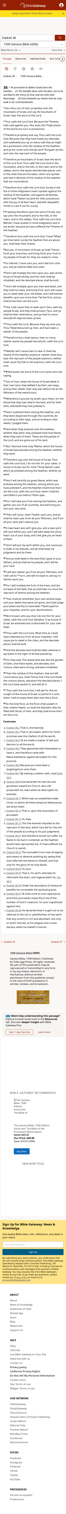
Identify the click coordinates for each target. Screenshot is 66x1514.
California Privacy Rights (25, 1371)
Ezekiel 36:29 (13, 885)
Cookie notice (18, 1380)
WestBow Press (19, 1434)
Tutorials (15, 1350)
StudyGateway (18, 1408)
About (13, 1300)
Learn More (44, 1032)
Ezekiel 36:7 (13, 773)
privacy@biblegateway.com (16, 1280)
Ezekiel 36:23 (13, 869)
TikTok (13, 1470)
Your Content (56, 58)
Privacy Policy (21, 1277)
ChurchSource (18, 1412)
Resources (20, 58)
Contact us (16, 1363)
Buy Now (22, 1151)
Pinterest (15, 1466)
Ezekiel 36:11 (13, 798)
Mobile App (16, 1313)
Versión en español (21, 1495)
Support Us (16, 1330)
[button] (61, 5)
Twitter (14, 1475)
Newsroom (16, 1326)
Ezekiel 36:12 (13, 810)
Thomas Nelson (19, 1429)
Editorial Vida (17, 1425)
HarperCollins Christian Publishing (30, 1417)
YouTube (15, 1479)
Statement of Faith (20, 1309)
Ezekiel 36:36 (13, 910)
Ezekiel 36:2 (13, 727)
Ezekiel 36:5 (13, 748)
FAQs (13, 1346)
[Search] (60, 38)
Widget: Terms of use (22, 1388)
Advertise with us (20, 1358)
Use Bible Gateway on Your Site (28, 1354)
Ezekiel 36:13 (13, 823)
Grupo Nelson (18, 1421)
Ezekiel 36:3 (13, 740)
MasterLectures (19, 1442)
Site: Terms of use (20, 1384)
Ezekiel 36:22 (13, 852)
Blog (12, 1321)
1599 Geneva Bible (21, 953)
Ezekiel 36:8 (13, 781)
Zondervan (16, 1438)
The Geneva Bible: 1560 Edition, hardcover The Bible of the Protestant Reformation (32, 1128)
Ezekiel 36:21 (13, 835)
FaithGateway (18, 1404)
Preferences (17, 1499)
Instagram (16, 1462)
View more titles (33, 1163)
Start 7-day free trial (19, 1032)
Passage (7, 58)
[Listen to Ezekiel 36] (40, 68)
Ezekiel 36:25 (13, 873)
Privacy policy (18, 1367)
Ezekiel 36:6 (13, 765)
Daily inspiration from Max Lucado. (32, 13)
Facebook (15, 1458)
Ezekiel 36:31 (13, 893)
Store (13, 1317)
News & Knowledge (21, 1304)
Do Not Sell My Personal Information (32, 1375)
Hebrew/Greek (38, 58)
